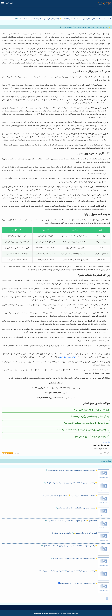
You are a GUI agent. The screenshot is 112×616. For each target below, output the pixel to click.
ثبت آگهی (9, 3)
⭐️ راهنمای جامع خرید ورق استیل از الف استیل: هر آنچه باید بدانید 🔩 (39, 18)
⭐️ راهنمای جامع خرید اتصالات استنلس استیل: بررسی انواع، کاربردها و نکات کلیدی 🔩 (69, 545)
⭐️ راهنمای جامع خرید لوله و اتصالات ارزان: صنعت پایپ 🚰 (77, 583)
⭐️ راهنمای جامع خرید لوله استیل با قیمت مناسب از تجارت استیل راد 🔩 (73, 558)
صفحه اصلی (96, 18)
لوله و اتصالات (68, 18)
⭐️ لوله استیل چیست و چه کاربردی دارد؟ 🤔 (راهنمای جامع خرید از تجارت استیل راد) (69, 495)
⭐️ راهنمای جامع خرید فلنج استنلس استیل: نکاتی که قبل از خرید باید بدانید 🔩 (71, 470)
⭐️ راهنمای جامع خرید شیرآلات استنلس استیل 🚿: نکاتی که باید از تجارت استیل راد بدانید (68, 571)
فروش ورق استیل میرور (67, 356)
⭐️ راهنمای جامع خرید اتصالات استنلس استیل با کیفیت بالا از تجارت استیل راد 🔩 (70, 483)
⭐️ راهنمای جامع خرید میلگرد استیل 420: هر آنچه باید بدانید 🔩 (76, 508)
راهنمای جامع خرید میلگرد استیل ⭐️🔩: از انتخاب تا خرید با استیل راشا (74, 533)
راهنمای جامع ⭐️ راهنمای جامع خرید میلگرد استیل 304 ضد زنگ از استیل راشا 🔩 (71, 520)
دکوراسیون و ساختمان (82, 18)
